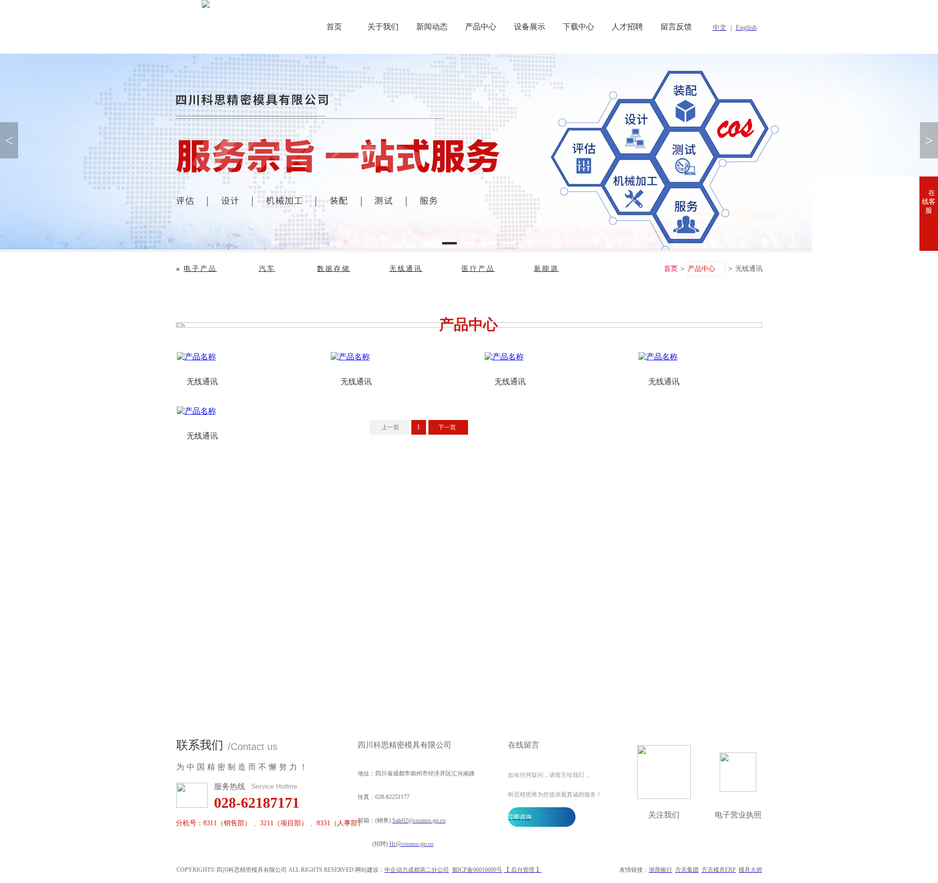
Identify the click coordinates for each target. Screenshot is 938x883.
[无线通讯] (238, 357)
